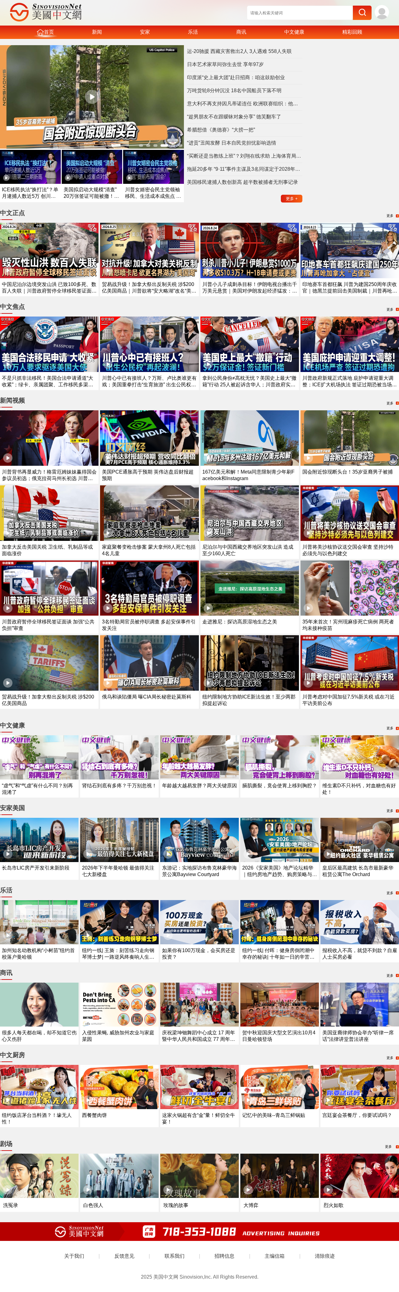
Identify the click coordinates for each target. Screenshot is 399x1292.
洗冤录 (10, 1205)
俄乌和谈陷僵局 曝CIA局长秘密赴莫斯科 (146, 696)
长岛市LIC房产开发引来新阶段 (36, 867)
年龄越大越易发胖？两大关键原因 (199, 785)
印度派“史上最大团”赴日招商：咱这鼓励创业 (236, 77)
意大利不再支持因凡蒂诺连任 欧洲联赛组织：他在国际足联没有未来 (244, 103)
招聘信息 (224, 1256)
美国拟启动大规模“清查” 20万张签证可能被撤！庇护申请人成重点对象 (91, 196)
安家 (145, 32)
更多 (292, 198)
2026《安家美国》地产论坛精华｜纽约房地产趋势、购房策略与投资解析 (279, 874)
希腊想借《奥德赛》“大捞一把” (221, 129)
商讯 (241, 32)
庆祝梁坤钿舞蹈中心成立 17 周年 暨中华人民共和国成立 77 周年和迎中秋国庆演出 (198, 1039)
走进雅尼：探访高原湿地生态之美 (239, 621)
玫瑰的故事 (175, 1205)
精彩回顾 (352, 32)
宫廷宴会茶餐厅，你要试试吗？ (357, 1115)
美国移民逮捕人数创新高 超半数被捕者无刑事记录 (242, 182)
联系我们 (175, 1256)
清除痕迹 (325, 1256)
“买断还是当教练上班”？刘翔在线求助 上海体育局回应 (244, 156)
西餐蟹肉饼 (94, 1115)
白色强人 (93, 1205)
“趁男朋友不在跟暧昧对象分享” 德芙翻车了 (234, 116)
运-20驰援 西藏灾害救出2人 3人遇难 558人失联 (239, 51)
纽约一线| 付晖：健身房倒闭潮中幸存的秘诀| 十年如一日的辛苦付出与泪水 (278, 957)
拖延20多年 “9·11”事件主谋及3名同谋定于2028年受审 (244, 169)
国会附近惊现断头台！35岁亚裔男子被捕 (347, 471)
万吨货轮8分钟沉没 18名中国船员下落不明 (234, 90)
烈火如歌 (334, 1205)
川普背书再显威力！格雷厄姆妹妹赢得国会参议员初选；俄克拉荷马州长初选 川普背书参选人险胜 (49, 478)
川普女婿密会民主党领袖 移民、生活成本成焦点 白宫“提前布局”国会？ (153, 196)
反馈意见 (124, 1256)
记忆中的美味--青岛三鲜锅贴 (273, 1115)
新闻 (97, 32)
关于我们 (74, 1256)
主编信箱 (275, 1256)
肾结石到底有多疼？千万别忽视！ (119, 785)
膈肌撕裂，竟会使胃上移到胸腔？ (279, 785)
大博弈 (250, 1205)
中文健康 (294, 32)
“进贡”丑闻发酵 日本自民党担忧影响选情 (231, 142)
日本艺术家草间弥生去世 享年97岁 (225, 64)
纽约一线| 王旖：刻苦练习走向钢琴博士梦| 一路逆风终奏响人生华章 (118, 957)
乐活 (193, 32)
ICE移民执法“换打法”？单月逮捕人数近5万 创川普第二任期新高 (30, 196)
